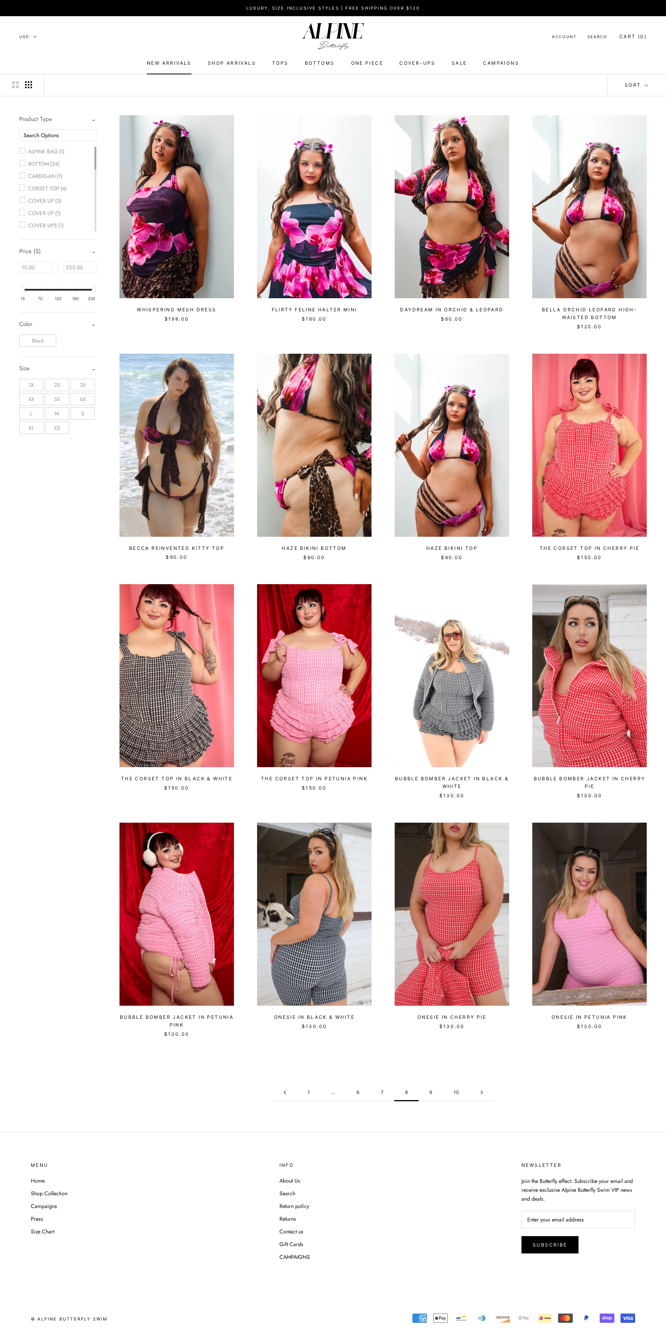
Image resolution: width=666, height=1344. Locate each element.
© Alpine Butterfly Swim (69, 1319)
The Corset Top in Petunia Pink (314, 778)
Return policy (294, 1206)
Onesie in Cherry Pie (451, 1017)
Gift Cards (291, 1244)
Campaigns (44, 1206)
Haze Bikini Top (452, 548)
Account (564, 36)
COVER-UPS (417, 63)
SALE (459, 63)
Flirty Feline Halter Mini (314, 309)
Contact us (291, 1231)
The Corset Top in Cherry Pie (589, 548)
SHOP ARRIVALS (232, 63)
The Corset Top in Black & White (176, 778)
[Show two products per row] (15, 84)
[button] (35, 119)
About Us (289, 1180)
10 (456, 1092)
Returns (287, 1219)
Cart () (633, 36)
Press (37, 1219)
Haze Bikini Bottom (314, 548)
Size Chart (42, 1231)
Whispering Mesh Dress (176, 309)
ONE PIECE (367, 63)
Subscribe (550, 1245)
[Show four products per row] (28, 84)
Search (597, 36)
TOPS (280, 63)
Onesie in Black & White (314, 1017)
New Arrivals (169, 63)
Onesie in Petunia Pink (589, 1017)
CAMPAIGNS (501, 63)
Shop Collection (49, 1193)
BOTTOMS (320, 63)
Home (38, 1180)
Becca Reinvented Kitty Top (176, 548)
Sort (634, 85)
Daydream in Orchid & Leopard (451, 309)
